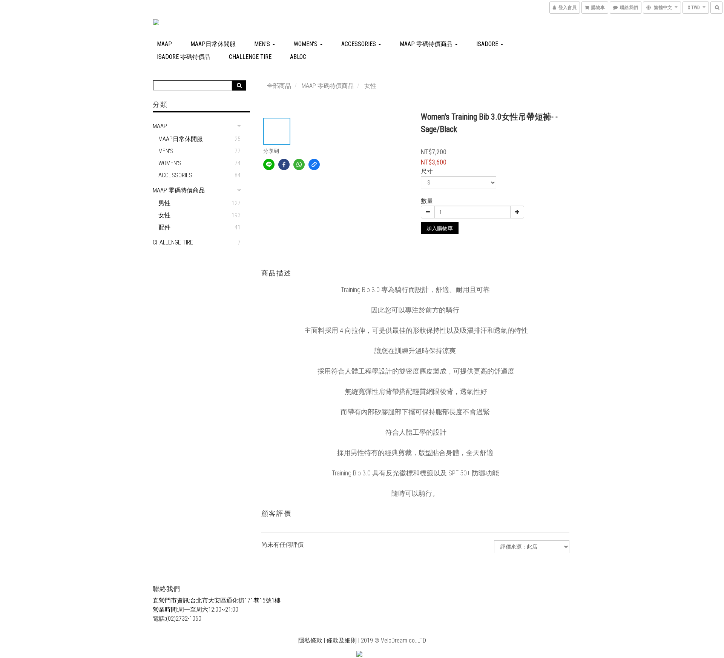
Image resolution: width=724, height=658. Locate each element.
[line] (269, 164)
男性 (164, 203)
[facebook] (284, 164)
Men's (263, 44)
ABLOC (298, 56)
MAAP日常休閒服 (213, 44)
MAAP (164, 44)
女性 (164, 215)
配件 (164, 227)
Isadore (488, 44)
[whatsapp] (299, 164)
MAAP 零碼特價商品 (427, 44)
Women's (306, 44)
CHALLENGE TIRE (250, 56)
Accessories (359, 44)
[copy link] (314, 164)
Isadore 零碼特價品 (183, 56)
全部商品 (279, 85)
